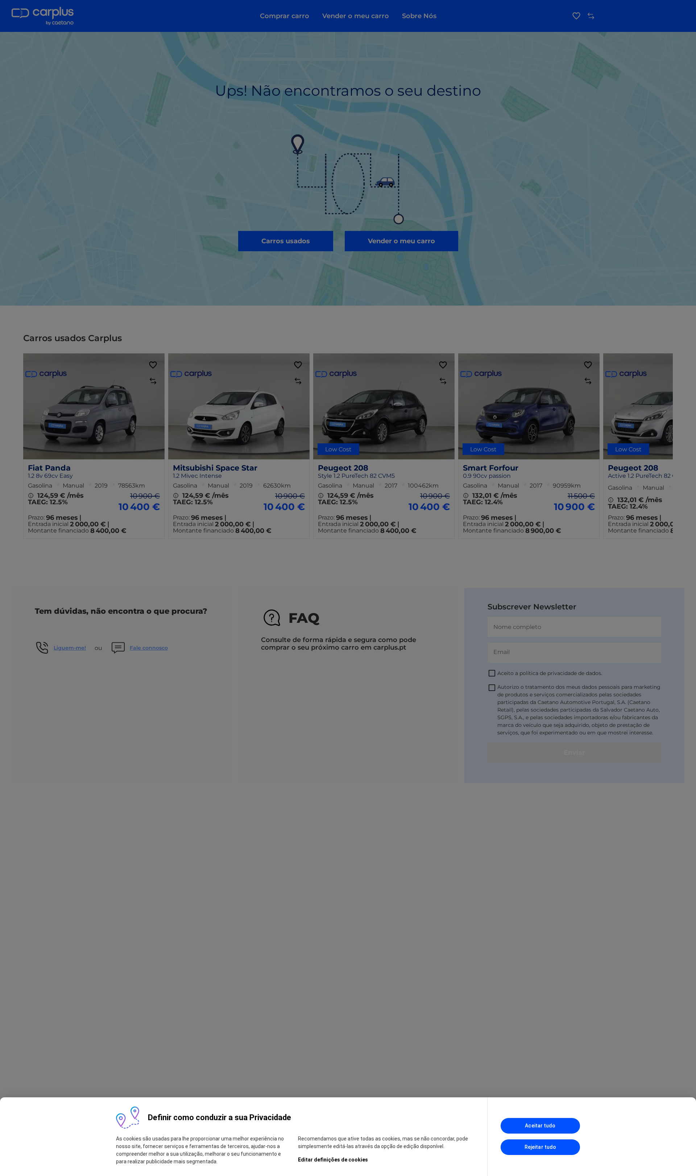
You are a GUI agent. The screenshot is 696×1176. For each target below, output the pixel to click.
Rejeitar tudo (540, 1147)
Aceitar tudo (540, 1126)
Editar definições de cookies (333, 1160)
